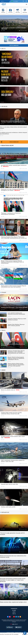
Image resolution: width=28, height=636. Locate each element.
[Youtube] (14, 617)
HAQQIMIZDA (14, 608)
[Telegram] (16, 617)
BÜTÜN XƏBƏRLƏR (14, 45)
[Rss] (20, 617)
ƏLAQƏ (14, 610)
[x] (12, 617)
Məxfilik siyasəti (18, 632)
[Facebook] (8, 617)
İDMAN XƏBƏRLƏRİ (14, 141)
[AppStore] (18, 627)
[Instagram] (10, 617)
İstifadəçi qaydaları (10, 632)
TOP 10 (14, 613)
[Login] (26, 1)
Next (26, 24)
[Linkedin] (18, 617)
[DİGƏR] (26, 4)
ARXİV (14, 612)
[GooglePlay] (9, 627)
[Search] (23, 1)
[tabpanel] (14, 23)
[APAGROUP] (14, 624)
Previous (2, 24)
